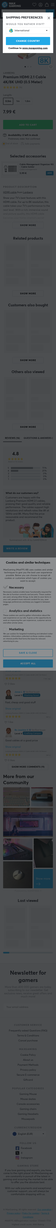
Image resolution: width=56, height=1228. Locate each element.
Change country (28, 41)
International (22, 30)
